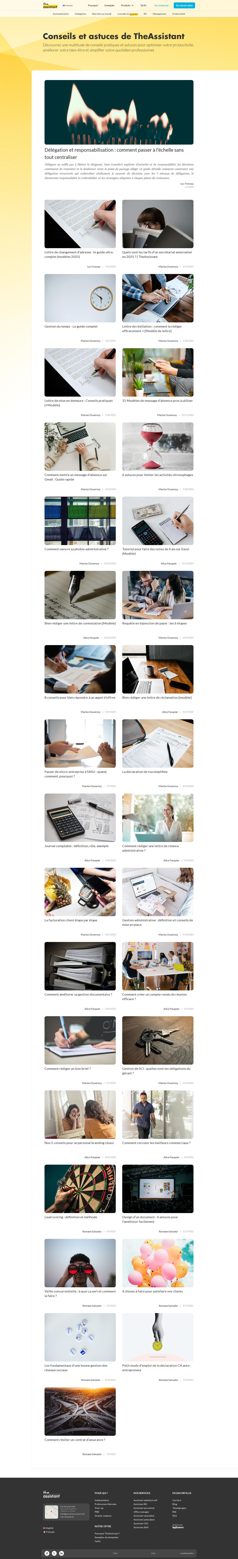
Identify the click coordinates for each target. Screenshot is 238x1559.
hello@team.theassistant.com (72, 1514)
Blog (174, 1504)
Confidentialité (187, 1553)
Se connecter (162, 5)
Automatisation (61, 13)
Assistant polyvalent (144, 1519)
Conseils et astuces (127, 13)
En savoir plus (184, 5)
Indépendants (102, 1500)
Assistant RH (140, 1504)
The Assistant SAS (67, 1506)
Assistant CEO (141, 1523)
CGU (153, 1553)
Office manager (141, 1512)
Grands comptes (103, 1515)
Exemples (109, 5)
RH (145, 13)
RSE (174, 1512)
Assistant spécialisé (144, 1515)
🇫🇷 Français (49, 1532)
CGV (115, 1553)
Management (159, 13)
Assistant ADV (141, 1527)
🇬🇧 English (48, 1528)
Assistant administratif (145, 1500)
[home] (50, 5)
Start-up (99, 1508)
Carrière (176, 1500)
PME (97, 1512)
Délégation (80, 13)
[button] (67, 5)
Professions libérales (106, 1504)
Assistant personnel (144, 1508)
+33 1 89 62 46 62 (67, 1517)
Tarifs (143, 5)
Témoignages (179, 1508)
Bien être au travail (101, 13)
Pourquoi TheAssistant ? (107, 1533)
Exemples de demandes (107, 1537)
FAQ (174, 1515)
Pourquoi (93, 5)
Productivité (178, 13)
